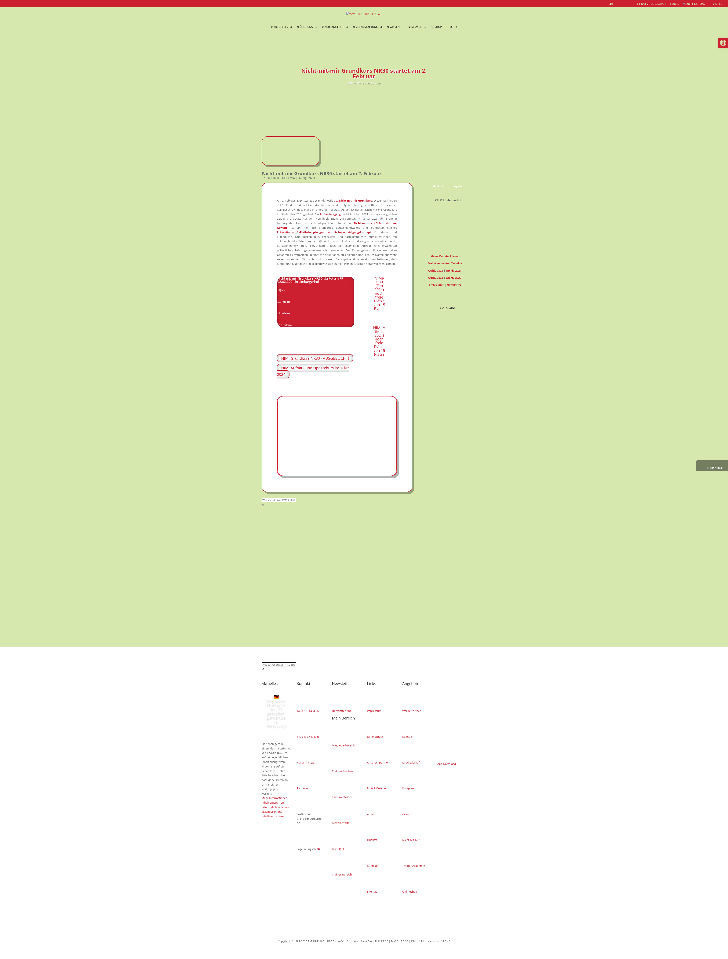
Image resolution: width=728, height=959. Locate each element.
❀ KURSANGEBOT (333, 27)
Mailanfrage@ (306, 762)
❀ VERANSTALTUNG (365, 27)
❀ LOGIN (674, 4)
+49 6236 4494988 (308, 736)
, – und (324, 232)
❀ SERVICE (415, 27)
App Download (446, 764)
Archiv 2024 (453, 270)
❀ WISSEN (393, 27)
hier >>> (345, 383)
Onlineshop (409, 891)
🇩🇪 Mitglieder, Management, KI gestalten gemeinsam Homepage (276, 711)
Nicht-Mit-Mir (411, 840)
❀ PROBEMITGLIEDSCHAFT (651, 4)
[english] (618, 4)
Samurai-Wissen (342, 797)
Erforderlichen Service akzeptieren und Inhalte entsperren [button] (439, 419)
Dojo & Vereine (376, 788)
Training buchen (342, 771)
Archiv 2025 (435, 270)
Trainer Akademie (413, 866)
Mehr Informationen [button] (437, 405)
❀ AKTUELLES (279, 27)
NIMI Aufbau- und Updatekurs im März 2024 (313, 371)
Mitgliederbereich (343, 745)
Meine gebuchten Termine (445, 263)
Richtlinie (338, 848)
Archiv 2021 (436, 285)
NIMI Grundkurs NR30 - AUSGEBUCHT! (315, 358)
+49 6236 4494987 (308, 711)
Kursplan (408, 788)
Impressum (374, 711)
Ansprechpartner (378, 762)
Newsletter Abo (341, 711)
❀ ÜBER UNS (305, 27)
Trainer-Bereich (342, 874)
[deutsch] (624, 4)
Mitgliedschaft (411, 762)
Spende (407, 736)
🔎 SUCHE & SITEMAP (694, 4)
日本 (611, 4)
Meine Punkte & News (445, 256)
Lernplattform (341, 823)
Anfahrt (372, 814)
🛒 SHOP (436, 27)
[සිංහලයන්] (631, 4)
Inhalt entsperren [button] (435, 410)
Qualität (372, 840)
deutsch (438, 186)
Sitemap (372, 891)
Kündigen (373, 866)
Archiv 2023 (435, 278)
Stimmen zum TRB (445, 434)
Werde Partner (411, 711)
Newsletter (454, 285)
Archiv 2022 (453, 278)
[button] (723, 43)
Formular (302, 788)
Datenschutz (375, 736)
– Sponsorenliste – (445, 462)
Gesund (407, 814)
